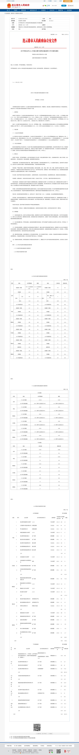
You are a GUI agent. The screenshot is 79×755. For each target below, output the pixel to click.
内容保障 (19, 750)
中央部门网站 (9, 745)
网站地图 (14, 750)
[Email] (49, 5)
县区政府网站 (35, 745)
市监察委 (63, 745)
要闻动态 (23, 10)
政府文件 (13, 13)
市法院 (66, 745)
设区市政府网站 (27, 745)
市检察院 (70, 745)
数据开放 (60, 10)
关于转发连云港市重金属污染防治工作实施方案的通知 (24, 737)
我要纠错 (30, 750)
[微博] (43, 5)
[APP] (47, 5)
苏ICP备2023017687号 (15, 752)
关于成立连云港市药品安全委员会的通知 (21, 736)
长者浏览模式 (67, 1)
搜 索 (64, 5)
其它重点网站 (49, 745)
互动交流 (52, 10)
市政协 (60, 745)
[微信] (45, 5)
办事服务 (43, 10)
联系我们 (25, 750)
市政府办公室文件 (19, 13)
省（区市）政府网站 (17, 745)
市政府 (15, 10)
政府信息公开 (33, 10)
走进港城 (69, 10)
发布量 (40, 750)
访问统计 (35, 750)
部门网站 (42, 745)
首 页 (8, 10)
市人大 (56, 745)
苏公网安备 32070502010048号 (25, 752)
